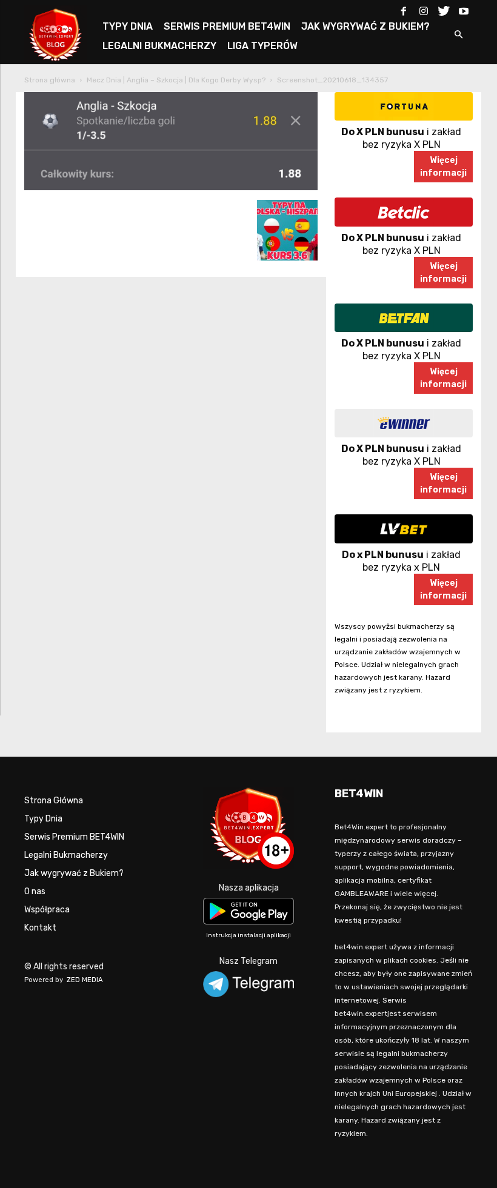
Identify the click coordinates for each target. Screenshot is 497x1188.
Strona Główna (53, 800)
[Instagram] (424, 8)
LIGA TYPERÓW (262, 45)
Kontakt (40, 928)
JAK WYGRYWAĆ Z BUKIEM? (365, 26)
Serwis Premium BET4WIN (74, 837)
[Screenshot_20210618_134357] (171, 187)
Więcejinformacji (443, 166)
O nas (34, 891)
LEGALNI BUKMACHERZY (159, 45)
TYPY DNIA (127, 26)
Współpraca (47, 909)
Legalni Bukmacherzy (66, 855)
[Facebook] (404, 8)
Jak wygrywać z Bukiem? (74, 873)
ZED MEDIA (85, 980)
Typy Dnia (43, 819)
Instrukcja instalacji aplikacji (248, 935)
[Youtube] (464, 8)
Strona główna (49, 80)
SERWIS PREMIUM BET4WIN (227, 26)
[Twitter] (444, 8)
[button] (458, 35)
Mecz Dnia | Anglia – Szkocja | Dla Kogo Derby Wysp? (176, 80)
